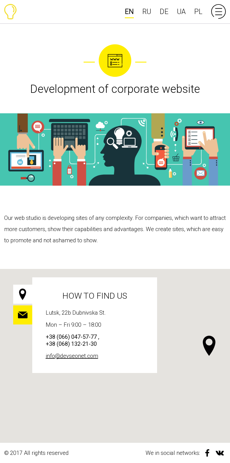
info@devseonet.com (72, 356)
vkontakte (219, 453)
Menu (218, 11)
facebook (207, 453)
